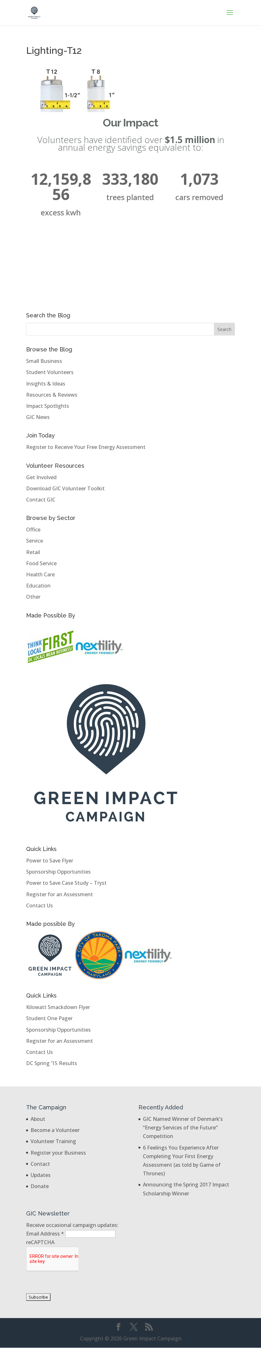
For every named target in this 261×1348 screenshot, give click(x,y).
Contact (40, 1163)
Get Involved (41, 477)
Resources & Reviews (51, 394)
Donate (40, 1186)
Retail (33, 552)
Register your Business (58, 1152)
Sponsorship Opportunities (58, 871)
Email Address (45, 1233)
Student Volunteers (50, 372)
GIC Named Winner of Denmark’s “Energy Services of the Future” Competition (183, 1127)
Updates (41, 1175)
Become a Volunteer (55, 1130)
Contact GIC (40, 499)
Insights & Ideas (45, 383)
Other (33, 596)
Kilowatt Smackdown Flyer (58, 1007)
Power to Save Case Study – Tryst (66, 882)
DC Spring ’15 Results (51, 1063)
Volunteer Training (53, 1141)
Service (34, 540)
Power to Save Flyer (49, 860)
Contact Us (39, 905)
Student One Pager (49, 1018)
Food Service (41, 563)
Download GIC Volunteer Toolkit (65, 488)
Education (38, 585)
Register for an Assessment (59, 894)
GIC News (38, 417)
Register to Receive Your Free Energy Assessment (85, 447)
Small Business (44, 360)
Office (33, 529)
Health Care (40, 574)
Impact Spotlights (47, 405)
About (38, 1118)
